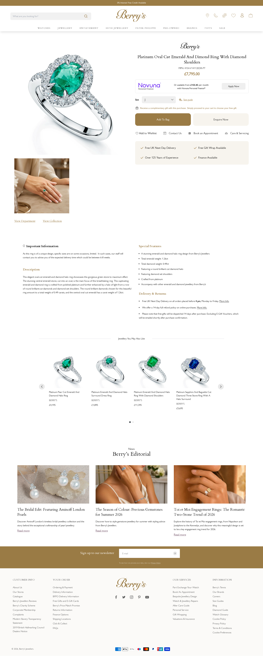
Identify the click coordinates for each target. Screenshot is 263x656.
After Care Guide (181, 605)
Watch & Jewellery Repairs (185, 601)
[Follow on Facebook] (116, 597)
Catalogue (18, 596)
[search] (86, 16)
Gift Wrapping (180, 614)
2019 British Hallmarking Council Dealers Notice (28, 629)
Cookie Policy (219, 618)
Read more (23, 530)
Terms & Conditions (222, 628)
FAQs (55, 628)
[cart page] (251, 16)
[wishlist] (233, 16)
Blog (215, 605)
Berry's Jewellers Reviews (25, 601)
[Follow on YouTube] (147, 597)
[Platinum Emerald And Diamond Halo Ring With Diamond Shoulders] (153, 369)
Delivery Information (63, 592)
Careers (216, 596)
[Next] (221, 387)
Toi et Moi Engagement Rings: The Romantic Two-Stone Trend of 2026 (209, 512)
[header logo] (131, 16)
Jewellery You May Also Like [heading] (131, 338)
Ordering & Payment (63, 587)
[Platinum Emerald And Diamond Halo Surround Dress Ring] (110, 369)
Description (31, 269)
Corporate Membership (24, 609)
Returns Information (62, 609)
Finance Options (60, 614)
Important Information (42, 246)
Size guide (188, 99)
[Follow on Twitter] (124, 597)
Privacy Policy (155, 563)
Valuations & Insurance (184, 618)
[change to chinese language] (224, 16)
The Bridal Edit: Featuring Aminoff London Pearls (51, 512)
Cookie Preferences (222, 632)
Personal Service (180, 609)
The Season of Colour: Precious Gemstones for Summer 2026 (129, 512)
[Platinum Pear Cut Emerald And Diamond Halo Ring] (68, 369)
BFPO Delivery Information (66, 596)
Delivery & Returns (152, 293)
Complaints (18, 614)
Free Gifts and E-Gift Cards (66, 601)
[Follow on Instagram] (132, 597)
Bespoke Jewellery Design (185, 596)
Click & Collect (60, 623)
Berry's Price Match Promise (66, 605)
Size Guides (218, 601)
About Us (17, 587)
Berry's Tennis (219, 587)
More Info (224, 301)
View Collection (52, 221)
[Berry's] (192, 46)
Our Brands (218, 592)
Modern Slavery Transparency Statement (27, 620)
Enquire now (221, 119)
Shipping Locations (62, 618)
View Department (24, 221)
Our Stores (18, 592)
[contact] (216, 16)
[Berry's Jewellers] (131, 589)
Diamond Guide (220, 609)
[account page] (242, 16)
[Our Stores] (207, 16)
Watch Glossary (220, 614)
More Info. (202, 307)
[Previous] (42, 387)
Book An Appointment (184, 592)
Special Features (150, 246)
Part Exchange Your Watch (186, 587)
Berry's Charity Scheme (24, 605)
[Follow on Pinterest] (139, 597)
